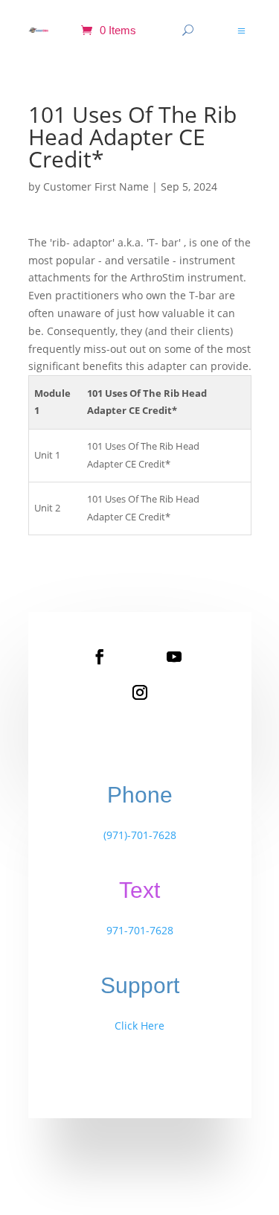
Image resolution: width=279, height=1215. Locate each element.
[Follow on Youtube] (174, 657)
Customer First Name (96, 186)
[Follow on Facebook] (100, 657)
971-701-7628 (139, 930)
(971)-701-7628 (139, 835)
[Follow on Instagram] (140, 692)
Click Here (139, 1025)
